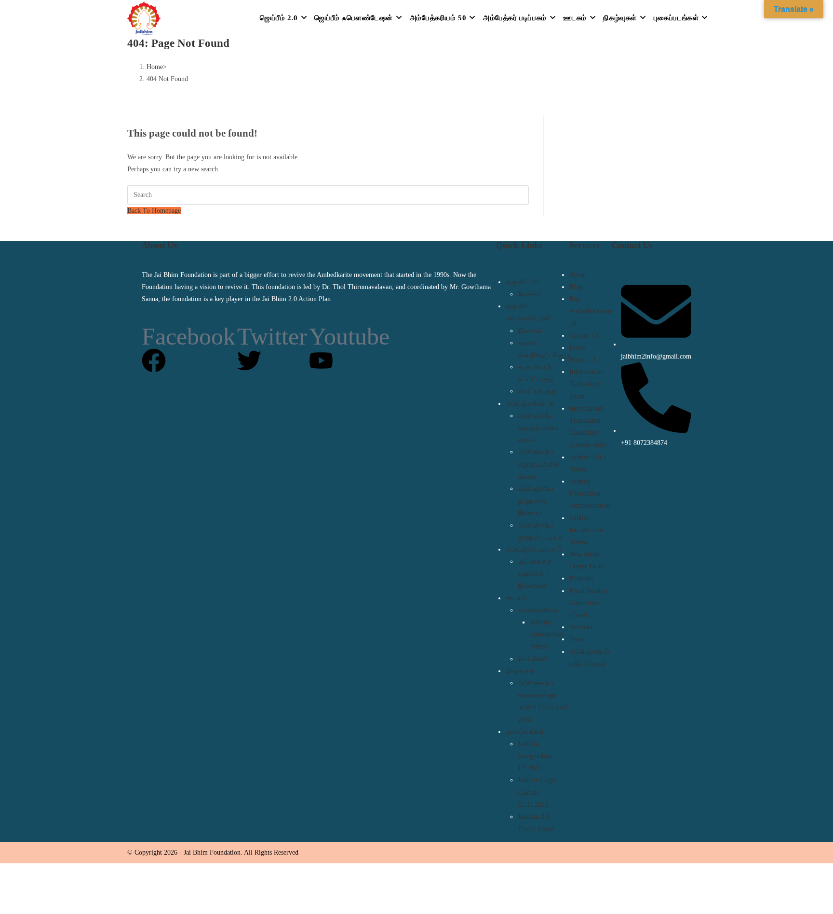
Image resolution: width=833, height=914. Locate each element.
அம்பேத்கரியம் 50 (530, 403)
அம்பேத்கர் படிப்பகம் (533, 549)
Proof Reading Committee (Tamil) (589, 603)
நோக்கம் (530, 294)
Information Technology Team (585, 384)
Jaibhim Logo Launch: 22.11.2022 (536, 792)
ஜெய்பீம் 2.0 (522, 282)
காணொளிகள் (538, 610)
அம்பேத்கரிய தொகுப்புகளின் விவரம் (539, 464)
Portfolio (581, 578)
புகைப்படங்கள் (525, 731)
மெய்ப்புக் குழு (537, 391)
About (577, 274)
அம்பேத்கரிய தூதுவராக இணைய (535, 500)
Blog (575, 287)
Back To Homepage (154, 210)
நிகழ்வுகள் (520, 671)
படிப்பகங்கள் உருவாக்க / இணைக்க (535, 573)
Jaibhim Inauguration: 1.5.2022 (536, 756)
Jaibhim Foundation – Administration (589, 493)
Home (577, 347)
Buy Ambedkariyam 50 (590, 311)
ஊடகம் (516, 598)
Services (580, 627)
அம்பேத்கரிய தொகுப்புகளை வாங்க (538, 427)
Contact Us (584, 335)
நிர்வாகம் (530, 330)
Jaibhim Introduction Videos (547, 634)
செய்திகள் (533, 659)
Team (576, 639)
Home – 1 (582, 359)
